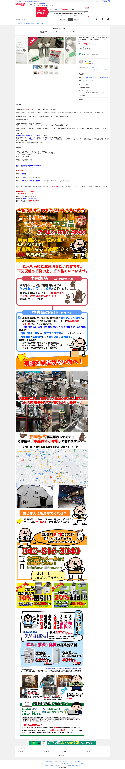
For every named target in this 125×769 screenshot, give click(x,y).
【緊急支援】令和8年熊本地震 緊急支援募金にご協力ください (29, 1)
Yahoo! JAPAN (86, 1)
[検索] (109, 1)
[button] (93, 96)
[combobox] (37, 19)
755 (92, 63)
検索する (70, 19)
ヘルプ (91, 1)
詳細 (100, 54)
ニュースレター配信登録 (103, 69)
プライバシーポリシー (45, 763)
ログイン (35, 5)
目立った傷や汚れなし (91, 81)
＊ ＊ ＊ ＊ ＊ (87, 61)
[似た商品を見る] (30, 60)
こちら (93, 67)
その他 (41, 23)
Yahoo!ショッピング (68, 761)
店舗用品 (32, 23)
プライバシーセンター (56, 763)
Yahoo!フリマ (58, 761)
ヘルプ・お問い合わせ (75, 765)
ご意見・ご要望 (67, 765)
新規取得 (43, 3)
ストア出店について (58, 765)
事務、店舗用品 (27, 23)
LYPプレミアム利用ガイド (72, 763)
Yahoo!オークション (48, 761)
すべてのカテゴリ (63, 19)
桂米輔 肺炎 (105, 1)
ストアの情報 (95, 69)
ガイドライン (81, 763)
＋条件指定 (76, 19)
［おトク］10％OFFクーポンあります (47, 5)
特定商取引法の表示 (49, 765)
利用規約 (63, 763)
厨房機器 (37, 23)
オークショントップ (19, 23)
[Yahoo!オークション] (24, 3)
